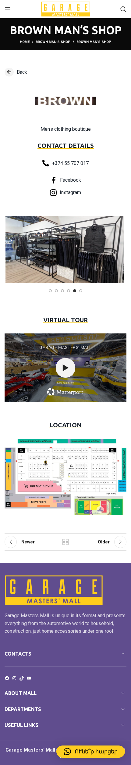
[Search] (123, 9)
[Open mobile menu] (8, 9)
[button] (90, 751)
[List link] (65, 72)
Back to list (65, 542)
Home (25, 42)
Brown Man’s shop (53, 42)
